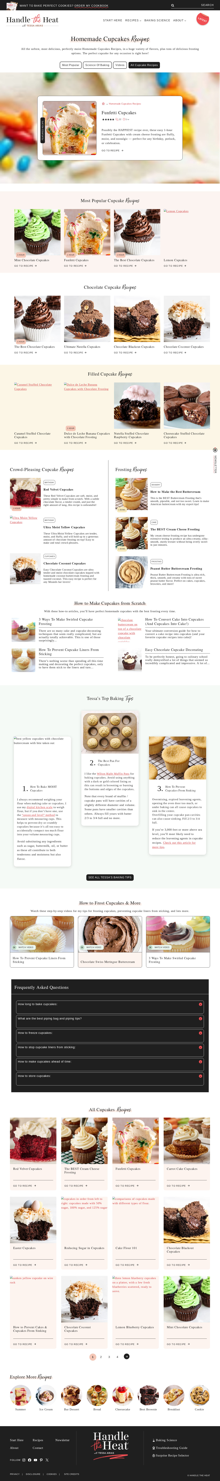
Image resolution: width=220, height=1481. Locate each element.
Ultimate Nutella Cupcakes (82, 347)
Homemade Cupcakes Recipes (125, 104)
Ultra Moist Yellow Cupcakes (64, 527)
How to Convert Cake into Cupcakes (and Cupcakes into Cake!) (174, 621)
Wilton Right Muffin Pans (113, 773)
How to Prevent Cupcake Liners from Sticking (69, 652)
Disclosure (33, 1474)
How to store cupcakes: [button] (34, 1076)
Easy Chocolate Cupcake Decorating (174, 650)
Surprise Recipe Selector (172, 1455)
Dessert (156, 485)
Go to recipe (24, 1186)
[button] (24, 947)
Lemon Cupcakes (175, 260)
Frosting (157, 561)
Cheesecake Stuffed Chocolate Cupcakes (184, 435)
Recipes (38, 1440)
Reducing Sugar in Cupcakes (84, 1248)
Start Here (112, 20)
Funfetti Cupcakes (76, 260)
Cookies (52, 1474)
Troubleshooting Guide (171, 1448)
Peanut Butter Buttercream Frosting (176, 568)
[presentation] (23, 630)
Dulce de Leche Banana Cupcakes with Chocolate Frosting (87, 435)
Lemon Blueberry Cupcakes (135, 1327)
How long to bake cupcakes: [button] (37, 1004)
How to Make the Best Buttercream (175, 492)
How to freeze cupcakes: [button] (35, 1032)
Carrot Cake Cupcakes (182, 1169)
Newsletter (62, 1440)
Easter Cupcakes (24, 1248)
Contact (38, 1448)
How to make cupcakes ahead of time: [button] (45, 1061)
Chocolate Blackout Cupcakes (134, 347)
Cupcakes (50, 556)
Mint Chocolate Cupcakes (31, 260)
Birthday (49, 482)
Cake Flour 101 (126, 1248)
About (14, 1448)
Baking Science (157, 20)
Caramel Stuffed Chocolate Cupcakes (32, 435)
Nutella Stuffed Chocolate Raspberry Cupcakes (131, 435)
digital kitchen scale (40, 807)
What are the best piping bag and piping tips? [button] (50, 1018)
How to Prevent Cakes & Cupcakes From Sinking (30, 1329)
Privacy (15, 1474)
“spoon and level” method (38, 815)
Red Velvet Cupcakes (58, 489)
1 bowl (122, 510)
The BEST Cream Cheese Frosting (175, 529)
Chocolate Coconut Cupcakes (184, 347)
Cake (154, 522)
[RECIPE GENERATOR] (215, 450)
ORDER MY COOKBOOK (91, 5)
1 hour (21, 255)
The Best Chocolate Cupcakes (134, 260)
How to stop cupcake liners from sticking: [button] (47, 1047)
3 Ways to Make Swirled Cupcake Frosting (66, 621)
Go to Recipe (23, 266)
